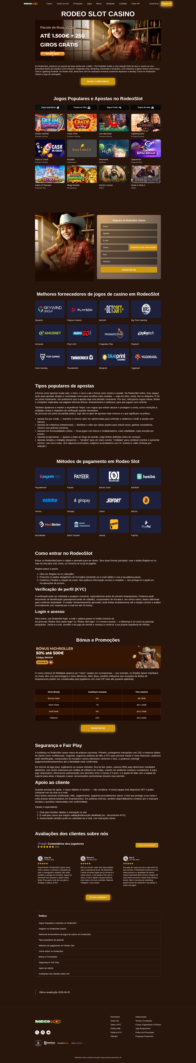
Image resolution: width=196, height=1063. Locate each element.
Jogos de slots (144, 107)
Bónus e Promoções (48, 957)
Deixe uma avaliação (146, 845)
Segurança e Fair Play (49, 962)
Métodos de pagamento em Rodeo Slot (56, 945)
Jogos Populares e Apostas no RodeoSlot (57, 923)
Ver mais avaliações (98, 897)
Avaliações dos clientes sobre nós (54, 974)
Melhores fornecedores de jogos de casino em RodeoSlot (65, 934)
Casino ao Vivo (80, 107)
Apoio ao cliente (46, 968)
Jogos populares (48, 107)
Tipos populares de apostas (51, 940)
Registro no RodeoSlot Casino (52, 929)
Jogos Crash (112, 107)
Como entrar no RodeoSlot (51, 951)
